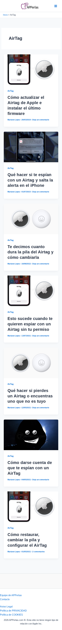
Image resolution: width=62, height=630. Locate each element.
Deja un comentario (40, 120)
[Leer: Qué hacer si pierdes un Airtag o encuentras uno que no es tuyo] (31, 362)
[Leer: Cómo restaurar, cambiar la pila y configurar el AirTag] (31, 506)
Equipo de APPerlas (11, 595)
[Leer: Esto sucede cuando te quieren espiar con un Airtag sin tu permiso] (31, 290)
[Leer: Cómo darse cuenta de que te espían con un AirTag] (31, 434)
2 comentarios (38, 552)
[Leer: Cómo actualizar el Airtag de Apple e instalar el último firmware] (31, 69)
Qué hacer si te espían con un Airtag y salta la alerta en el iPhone (30, 180)
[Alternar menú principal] (55, 6)
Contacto (5, 599)
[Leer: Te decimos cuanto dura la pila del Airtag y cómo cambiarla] (31, 218)
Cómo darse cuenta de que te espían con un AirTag (30, 468)
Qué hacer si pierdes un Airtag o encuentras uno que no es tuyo (30, 396)
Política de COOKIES (11, 614)
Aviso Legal (6, 606)
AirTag (11, 91)
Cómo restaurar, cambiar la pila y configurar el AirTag (27, 540)
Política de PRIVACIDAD (13, 610)
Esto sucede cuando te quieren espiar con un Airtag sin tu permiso (30, 324)
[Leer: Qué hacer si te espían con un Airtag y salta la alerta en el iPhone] (31, 146)
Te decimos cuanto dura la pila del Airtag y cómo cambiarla (30, 252)
